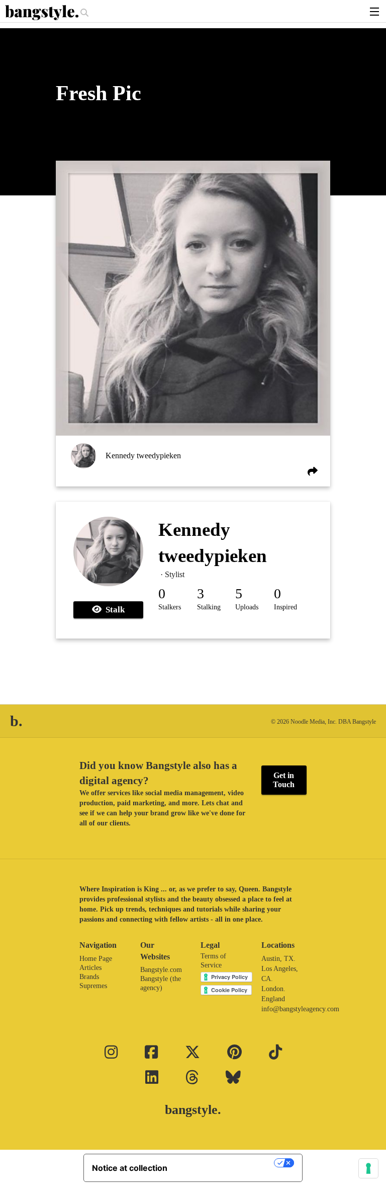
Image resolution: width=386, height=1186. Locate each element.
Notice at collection (129, 1168)
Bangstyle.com (161, 969)
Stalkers (169, 607)
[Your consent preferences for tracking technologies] (368, 1168)
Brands (89, 977)
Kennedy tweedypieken (143, 455)
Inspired (285, 607)
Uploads (246, 607)
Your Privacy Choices (225, 1163)
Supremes (93, 986)
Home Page (95, 958)
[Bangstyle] (42, 12)
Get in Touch (284, 780)
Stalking (209, 607)
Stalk (113, 609)
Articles (90, 967)
